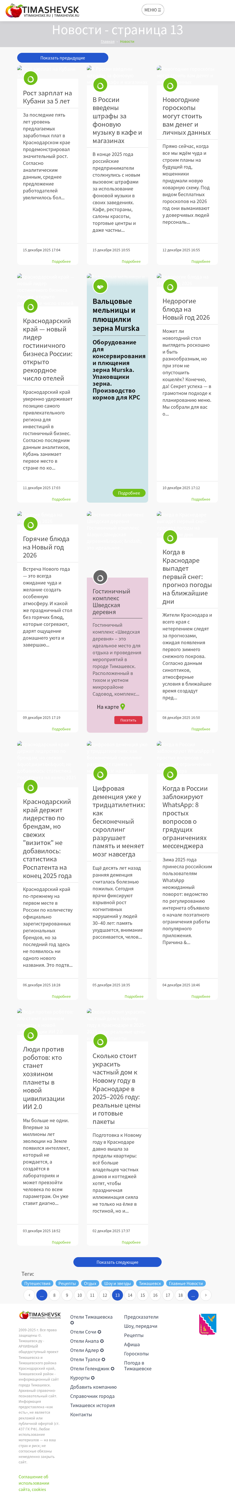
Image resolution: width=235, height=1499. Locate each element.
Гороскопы (136, 1353)
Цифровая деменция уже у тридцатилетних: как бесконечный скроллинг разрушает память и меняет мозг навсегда (119, 820)
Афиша (132, 1344)
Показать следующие (117, 1262)
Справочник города (92, 1396)
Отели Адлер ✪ (87, 1350)
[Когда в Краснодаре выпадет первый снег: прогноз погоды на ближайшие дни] (187, 524)
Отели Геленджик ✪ (92, 1368)
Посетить (128, 720)
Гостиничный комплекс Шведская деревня (111, 601)
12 (105, 1295)
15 (142, 1295)
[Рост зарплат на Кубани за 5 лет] (47, 72)
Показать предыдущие (62, 58)
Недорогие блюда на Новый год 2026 (186, 309)
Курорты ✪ (82, 1377)
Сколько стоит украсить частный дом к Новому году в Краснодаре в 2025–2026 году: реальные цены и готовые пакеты (117, 1088)
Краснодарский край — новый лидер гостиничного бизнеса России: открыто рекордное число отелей (48, 349)
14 (130, 1295)
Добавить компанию (93, 1387)
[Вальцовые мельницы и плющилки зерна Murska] (117, 388)
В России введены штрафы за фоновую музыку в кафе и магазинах (117, 119)
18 (180, 1295)
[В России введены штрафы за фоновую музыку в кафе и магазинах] (117, 75)
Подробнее (61, 261)
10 (79, 1295)
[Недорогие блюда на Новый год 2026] (187, 280)
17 (168, 1295)
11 (92, 1295)
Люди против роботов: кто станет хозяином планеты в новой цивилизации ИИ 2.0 (44, 1077)
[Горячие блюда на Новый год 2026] (47, 517)
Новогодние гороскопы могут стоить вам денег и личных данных (186, 115)
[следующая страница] (205, 1295)
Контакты (81, 1414)
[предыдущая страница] (29, 1295)
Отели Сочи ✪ (85, 1331)
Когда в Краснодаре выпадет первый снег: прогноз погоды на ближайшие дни (187, 576)
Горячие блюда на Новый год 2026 (46, 547)
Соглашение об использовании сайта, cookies (34, 1483)
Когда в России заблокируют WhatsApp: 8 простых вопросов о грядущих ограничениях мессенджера (185, 816)
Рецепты (134, 1335)
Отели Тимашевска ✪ (91, 1319)
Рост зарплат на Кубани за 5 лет (47, 97)
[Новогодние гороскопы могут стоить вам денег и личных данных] (187, 75)
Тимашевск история (92, 1405)
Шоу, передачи (140, 1326)
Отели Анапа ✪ (87, 1341)
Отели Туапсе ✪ (87, 1359)
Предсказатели (141, 1316)
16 (155, 1295)
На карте (108, 707)
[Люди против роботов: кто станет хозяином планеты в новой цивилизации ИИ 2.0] (47, 1021)
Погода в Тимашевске (138, 1365)
